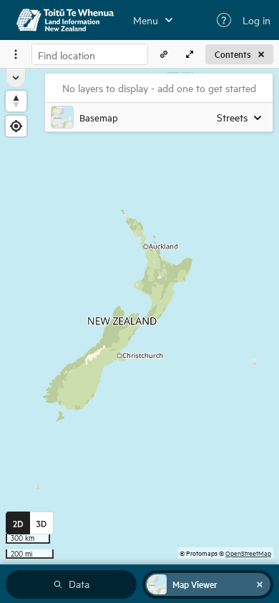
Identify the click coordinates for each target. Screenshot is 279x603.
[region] (139, 316)
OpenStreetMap (248, 552)
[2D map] (18, 523)
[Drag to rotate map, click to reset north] (16, 101)
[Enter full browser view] (190, 54)
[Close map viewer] (259, 584)
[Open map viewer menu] (16, 54)
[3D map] (42, 523)
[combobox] (89, 54)
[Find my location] (16, 126)
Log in (256, 20)
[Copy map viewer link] (164, 54)
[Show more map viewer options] (16, 78)
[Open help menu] (224, 20)
